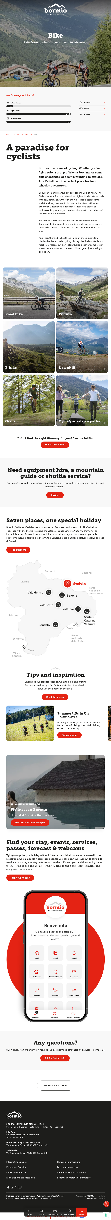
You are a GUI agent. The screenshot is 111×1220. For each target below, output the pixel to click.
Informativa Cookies (16, 1162)
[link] (29, 1212)
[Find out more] (55, 608)
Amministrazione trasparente (71, 1172)
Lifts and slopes (16, 103)
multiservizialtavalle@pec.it (52, 1196)
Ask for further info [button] (55, 1058)
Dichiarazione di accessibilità (20, 1178)
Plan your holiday (20, 878)
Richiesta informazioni (68, 1162)
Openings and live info (23, 95)
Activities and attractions (23, 134)
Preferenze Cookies (16, 1167)
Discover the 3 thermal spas (30, 822)
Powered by (85, 1196)
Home (8, 134)
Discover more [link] (69, 735)
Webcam (87, 102)
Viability (86, 108)
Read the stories (55, 697)
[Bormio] (55, 9)
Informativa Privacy (16, 1172)
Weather (87, 114)
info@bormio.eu (28, 1196)
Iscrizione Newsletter (67, 1167)
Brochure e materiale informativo (74, 1178)
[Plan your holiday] (55, 956)
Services (55, 495)
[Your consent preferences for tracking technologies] (106, 1215)
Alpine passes (15, 111)
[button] (55, 1086)
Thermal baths (16, 118)
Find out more (18, 550)
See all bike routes (55, 444)
